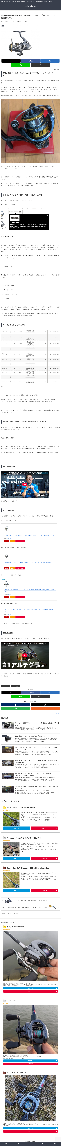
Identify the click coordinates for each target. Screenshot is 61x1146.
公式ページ (44, 828)
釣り (9, 686)
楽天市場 (6, 540)
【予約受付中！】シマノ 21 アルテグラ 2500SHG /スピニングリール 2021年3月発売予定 (29, 535)
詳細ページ (16, 828)
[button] (40, 65)
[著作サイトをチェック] (15, 704)
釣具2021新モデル (16, 686)
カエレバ (9, 538)
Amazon (12, 540)
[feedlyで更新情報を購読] (15, 708)
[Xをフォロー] (45, 704)
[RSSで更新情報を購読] (45, 708)
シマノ (6, 386)
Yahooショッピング (20, 540)
